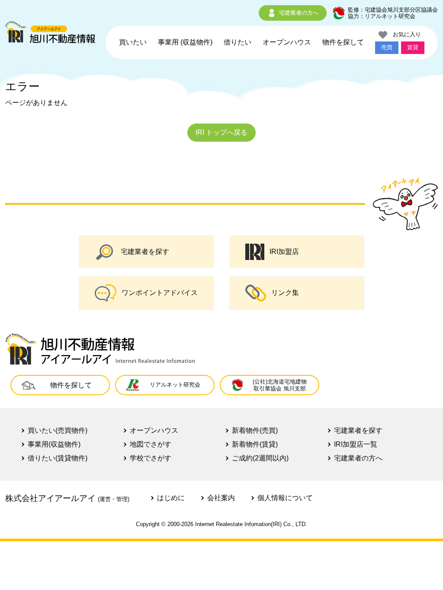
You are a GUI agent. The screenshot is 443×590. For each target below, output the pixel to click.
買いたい (133, 42)
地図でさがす (150, 444)
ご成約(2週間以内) (260, 458)
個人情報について (285, 497)
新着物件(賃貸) (255, 444)
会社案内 (221, 497)
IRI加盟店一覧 (355, 444)
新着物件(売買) (255, 430)
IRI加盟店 (284, 251)
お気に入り (404, 34)
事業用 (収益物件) (185, 42)
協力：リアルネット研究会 (381, 16)
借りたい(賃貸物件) (57, 458)
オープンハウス (287, 42)
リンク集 (285, 292)
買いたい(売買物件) (57, 430)
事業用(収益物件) (54, 444)
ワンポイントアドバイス (160, 292)
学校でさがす (150, 458)
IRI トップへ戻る (221, 132)
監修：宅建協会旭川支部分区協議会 (393, 9)
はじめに (171, 497)
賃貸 (412, 47)
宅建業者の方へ (298, 13)
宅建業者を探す (145, 251)
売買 (386, 47)
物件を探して (343, 42)
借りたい (237, 42)
